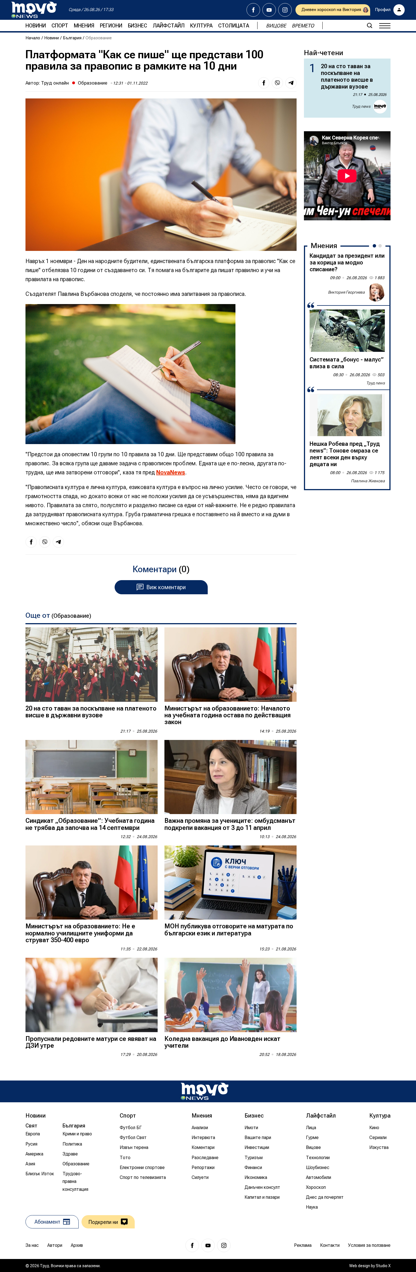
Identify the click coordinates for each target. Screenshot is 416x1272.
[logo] (34, 10)
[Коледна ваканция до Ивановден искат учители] (230, 995)
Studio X (383, 1266)
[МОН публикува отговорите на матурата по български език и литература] (230, 882)
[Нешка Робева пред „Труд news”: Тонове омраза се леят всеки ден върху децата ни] (347, 415)
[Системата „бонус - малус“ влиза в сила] (347, 330)
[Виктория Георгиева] (376, 292)
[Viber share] (277, 83)
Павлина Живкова (368, 481)
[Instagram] (285, 10)
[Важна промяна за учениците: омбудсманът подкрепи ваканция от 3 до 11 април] (230, 777)
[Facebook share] (263, 83)
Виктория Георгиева (346, 292)
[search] (369, 25)
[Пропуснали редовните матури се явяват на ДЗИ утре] (91, 995)
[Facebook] (253, 10)
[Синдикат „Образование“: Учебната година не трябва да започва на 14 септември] (91, 777)
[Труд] (204, 1091)
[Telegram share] (291, 83)
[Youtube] (269, 10)
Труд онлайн (55, 83)
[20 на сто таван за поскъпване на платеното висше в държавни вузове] (91, 664)
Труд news (361, 106)
